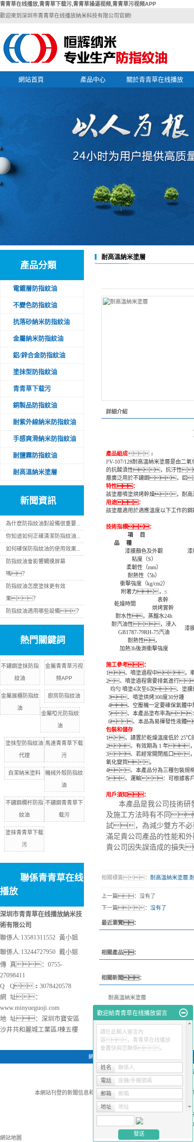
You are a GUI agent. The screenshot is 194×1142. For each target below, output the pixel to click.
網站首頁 (31, 79)
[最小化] (183, 1013)
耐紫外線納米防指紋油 (44, 422)
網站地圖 (11, 1138)
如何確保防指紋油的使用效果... (43, 549)
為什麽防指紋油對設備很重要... (43, 523)
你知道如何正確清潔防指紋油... (43, 536)
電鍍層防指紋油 (35, 288)
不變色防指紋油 (35, 305)
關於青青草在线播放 (154, 79)
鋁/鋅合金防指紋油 (39, 355)
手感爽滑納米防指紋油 (44, 438)
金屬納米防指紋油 (38, 338)
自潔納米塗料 (24, 773)
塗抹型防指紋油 (35, 371)
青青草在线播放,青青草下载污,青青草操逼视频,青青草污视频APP (78, 4)
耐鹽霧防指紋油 (35, 455)
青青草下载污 (32, 388)
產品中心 (93, 79)
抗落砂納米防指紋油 (41, 321)
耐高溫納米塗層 (35, 472)
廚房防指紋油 (64, 696)
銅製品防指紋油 (35, 405)
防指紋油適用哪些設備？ (44, 611)
